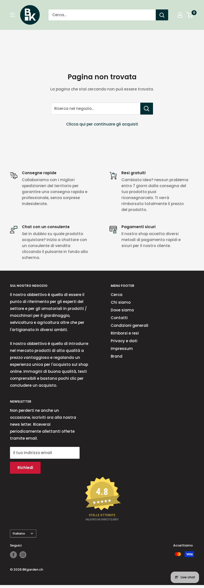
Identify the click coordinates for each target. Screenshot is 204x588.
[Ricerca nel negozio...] (146, 109)
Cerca (116, 294)
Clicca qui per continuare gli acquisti (102, 124)
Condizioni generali (129, 325)
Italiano (19, 533)
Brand (116, 356)
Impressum (122, 348)
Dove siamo (122, 310)
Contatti (119, 317)
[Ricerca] (162, 14)
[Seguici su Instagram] (22, 554)
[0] (190, 15)
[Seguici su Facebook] (13, 554)
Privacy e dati (124, 340)
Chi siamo (121, 302)
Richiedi (25, 467)
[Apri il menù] (12, 15)
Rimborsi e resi (125, 333)
